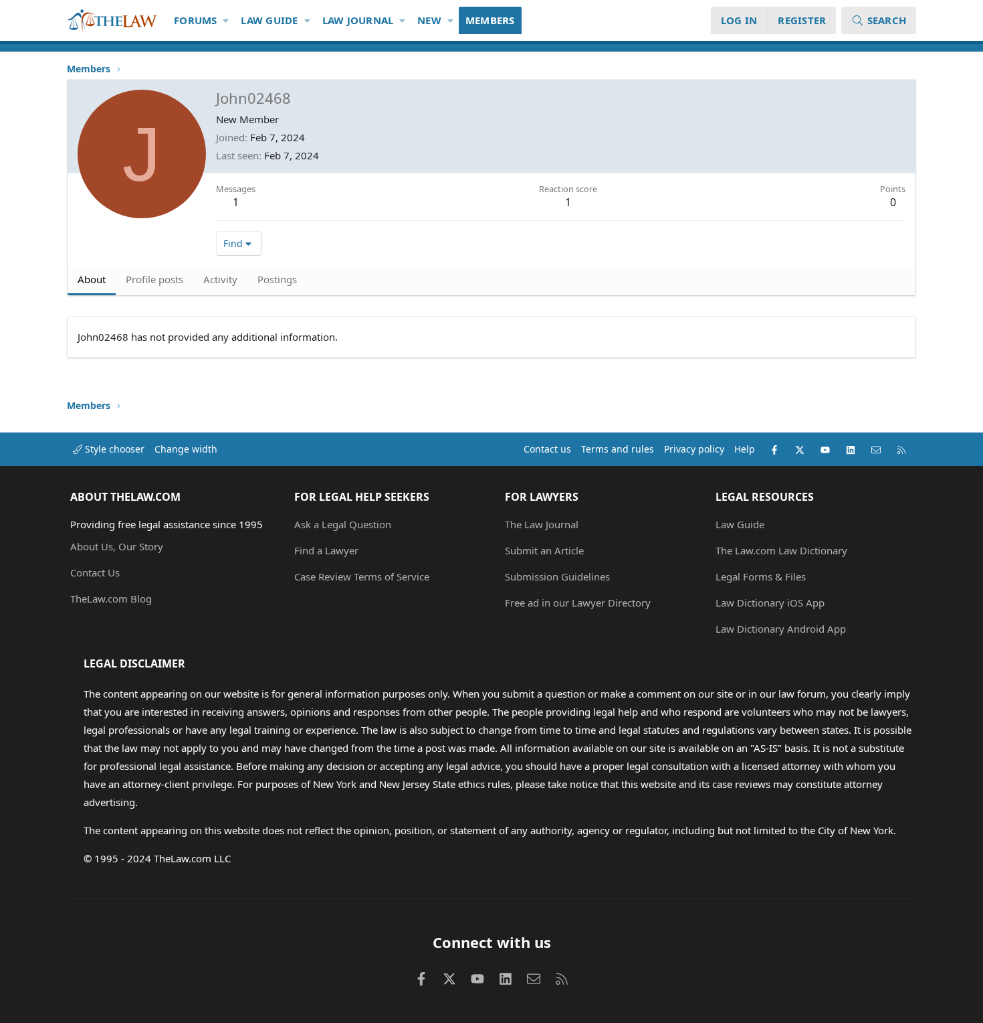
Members (490, 20)
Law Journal (358, 20)
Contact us (547, 449)
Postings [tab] (277, 279)
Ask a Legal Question (342, 524)
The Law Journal (541, 524)
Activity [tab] (220, 279)
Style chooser (113, 449)
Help (744, 449)
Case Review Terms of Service (361, 576)
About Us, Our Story (116, 546)
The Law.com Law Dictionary (781, 550)
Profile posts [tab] (154, 279)
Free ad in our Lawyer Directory (578, 602)
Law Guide (269, 20)
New (429, 20)
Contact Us (95, 572)
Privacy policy (694, 449)
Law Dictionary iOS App (770, 602)
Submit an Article (544, 550)
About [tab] (92, 279)
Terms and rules (617, 449)
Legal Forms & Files (761, 576)
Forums (195, 20)
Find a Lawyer (326, 550)
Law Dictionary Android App (781, 628)
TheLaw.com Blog (111, 598)
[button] (226, 20)
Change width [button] (185, 449)
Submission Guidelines (557, 576)
